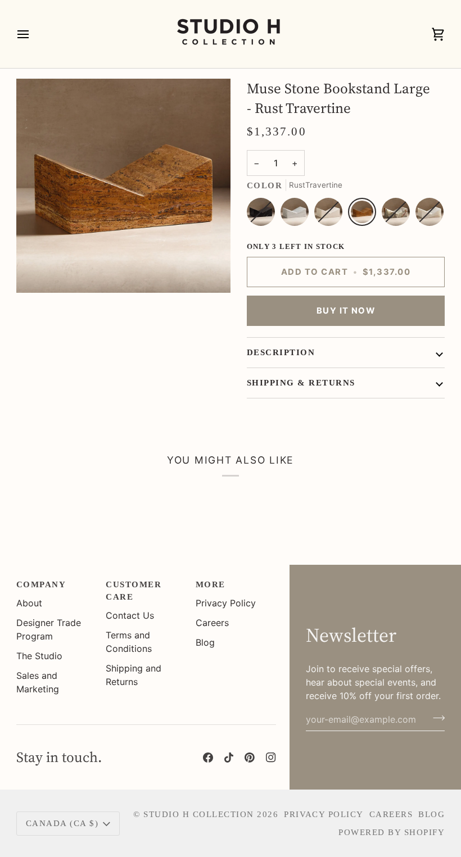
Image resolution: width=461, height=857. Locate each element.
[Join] (435, 718)
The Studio (39, 655)
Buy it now (346, 311)
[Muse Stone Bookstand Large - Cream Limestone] (331, 215)
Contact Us (130, 615)
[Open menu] (33, 34)
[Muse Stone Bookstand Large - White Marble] (297, 215)
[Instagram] (271, 757)
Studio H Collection (198, 814)
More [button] (210, 584)
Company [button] (41, 584)
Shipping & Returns (301, 382)
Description (281, 352)
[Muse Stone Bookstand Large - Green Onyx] (398, 215)
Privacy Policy (226, 603)
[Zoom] (37, 272)
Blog (205, 642)
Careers (212, 622)
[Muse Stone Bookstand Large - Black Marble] (264, 215)
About (29, 603)
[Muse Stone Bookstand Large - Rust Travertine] (365, 215)
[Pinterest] (250, 757)
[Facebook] (208, 757)
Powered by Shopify (391, 832)
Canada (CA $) (62, 823)
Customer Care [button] (133, 590)
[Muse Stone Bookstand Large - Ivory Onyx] (429, 215)
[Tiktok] (228, 757)
